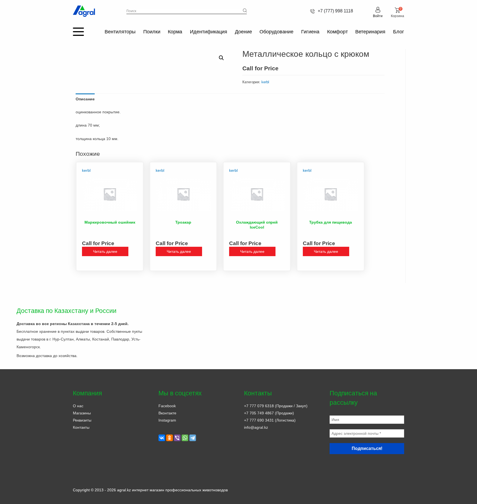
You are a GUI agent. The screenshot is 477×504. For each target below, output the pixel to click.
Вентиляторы (120, 31)
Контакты (81, 427)
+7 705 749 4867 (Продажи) (269, 413)
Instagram (167, 420)
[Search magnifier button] (245, 10)
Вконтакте (167, 413)
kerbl (265, 82)
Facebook (167, 406)
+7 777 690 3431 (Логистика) (270, 420)
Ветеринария (370, 31)
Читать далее (105, 251)
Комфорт (337, 31)
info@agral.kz (256, 427)
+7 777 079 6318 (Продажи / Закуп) (276, 406)
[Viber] (177, 438)
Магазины (82, 413)
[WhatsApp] (185, 438)
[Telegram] (192, 438)
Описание (85, 99)
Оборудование (276, 31)
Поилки (151, 31)
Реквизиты (82, 420)
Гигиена (310, 31)
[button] (221, 58)
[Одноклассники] (169, 438)
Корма (175, 31)
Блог (398, 31)
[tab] (85, 98)
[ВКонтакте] (161, 438)
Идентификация (208, 31)
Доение (243, 31)
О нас (78, 406)
